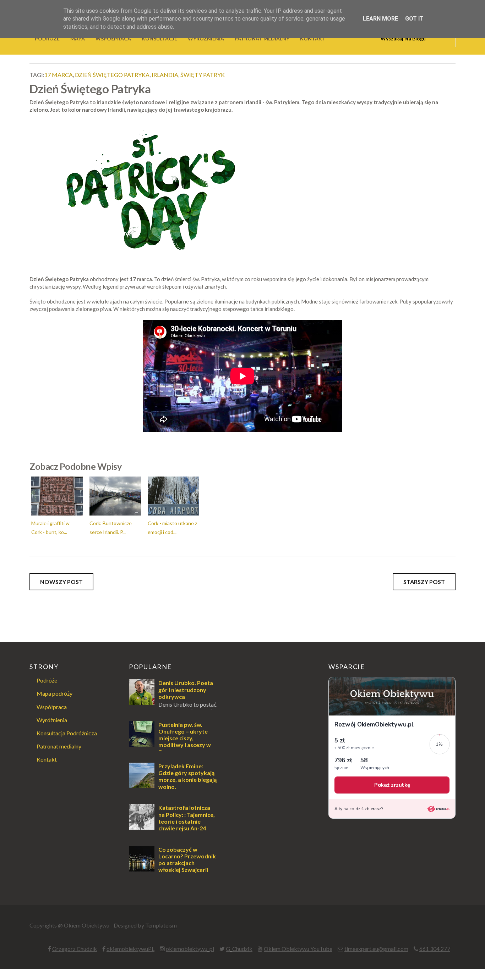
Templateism (161, 925)
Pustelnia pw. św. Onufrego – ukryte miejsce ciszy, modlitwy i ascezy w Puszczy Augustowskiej (170, 741)
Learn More (380, 18)
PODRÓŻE (47, 38)
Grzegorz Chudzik (74, 948)
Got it (414, 18)
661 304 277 (434, 948)
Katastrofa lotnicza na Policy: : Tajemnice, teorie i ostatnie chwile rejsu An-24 (186, 817)
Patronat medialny (59, 746)
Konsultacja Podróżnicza (67, 733)
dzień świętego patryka (112, 74)
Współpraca (52, 706)
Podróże (47, 680)
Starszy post (424, 581)
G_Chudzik (239, 948)
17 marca (58, 74)
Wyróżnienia (52, 720)
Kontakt (47, 759)
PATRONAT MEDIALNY (262, 38)
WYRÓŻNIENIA (206, 38)
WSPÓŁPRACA (113, 38)
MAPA (77, 38)
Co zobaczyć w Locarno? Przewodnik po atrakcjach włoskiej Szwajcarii (187, 859)
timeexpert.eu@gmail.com (376, 948)
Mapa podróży (54, 693)
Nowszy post (61, 581)
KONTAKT (313, 38)
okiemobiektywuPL (130, 948)
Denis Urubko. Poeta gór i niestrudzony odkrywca (185, 689)
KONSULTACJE (159, 38)
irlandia (165, 74)
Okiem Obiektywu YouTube (298, 948)
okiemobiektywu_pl (190, 948)
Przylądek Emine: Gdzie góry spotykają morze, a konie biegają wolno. (187, 776)
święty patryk (202, 74)
